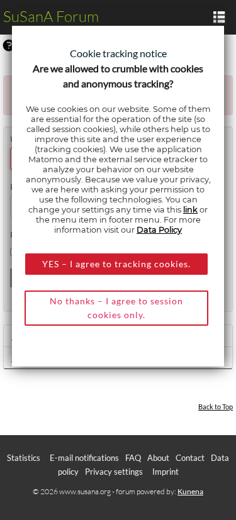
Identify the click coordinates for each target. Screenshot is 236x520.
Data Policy (159, 230)
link (190, 209)
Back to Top (215, 406)
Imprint (165, 472)
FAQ (133, 458)
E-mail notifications (84, 458)
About (158, 458)
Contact (190, 458)
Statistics (23, 458)
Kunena (190, 491)
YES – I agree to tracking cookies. (116, 263)
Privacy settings (114, 472)
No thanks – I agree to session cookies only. (116, 308)
